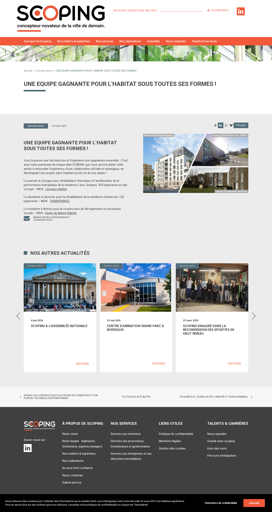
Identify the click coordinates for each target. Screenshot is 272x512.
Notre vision (70, 434)
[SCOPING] (61, 18)
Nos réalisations (130, 41)
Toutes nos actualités (136, 396)
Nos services (104, 41)
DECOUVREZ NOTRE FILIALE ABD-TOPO (135, 10)
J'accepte (254, 503)
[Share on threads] (215, 125)
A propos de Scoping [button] (37, 41)
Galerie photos (71, 482)
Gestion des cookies (172, 448)
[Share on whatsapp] (226, 125)
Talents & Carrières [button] (204, 41)
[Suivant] (253, 327)
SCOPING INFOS (219, 10)
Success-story (44, 70)
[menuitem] (136, 11)
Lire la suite (82, 363)
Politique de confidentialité (176, 434)
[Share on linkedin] (220, 125)
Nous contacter (176, 41)
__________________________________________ (182, 10)
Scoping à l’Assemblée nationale (59, 326)
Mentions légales (170, 441)
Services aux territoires (126, 434)
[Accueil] (39, 426)
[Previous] (18, 327)
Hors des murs (217, 448)
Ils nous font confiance (77, 468)
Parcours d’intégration (221, 455)
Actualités (153, 41)
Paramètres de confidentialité (221, 503)
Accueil (28, 70)
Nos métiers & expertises (73, 41)
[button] (244, 41)
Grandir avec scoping (221, 441)
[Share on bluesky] (231, 125)
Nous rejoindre (216, 434)
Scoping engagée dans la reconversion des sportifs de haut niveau (208, 329)
